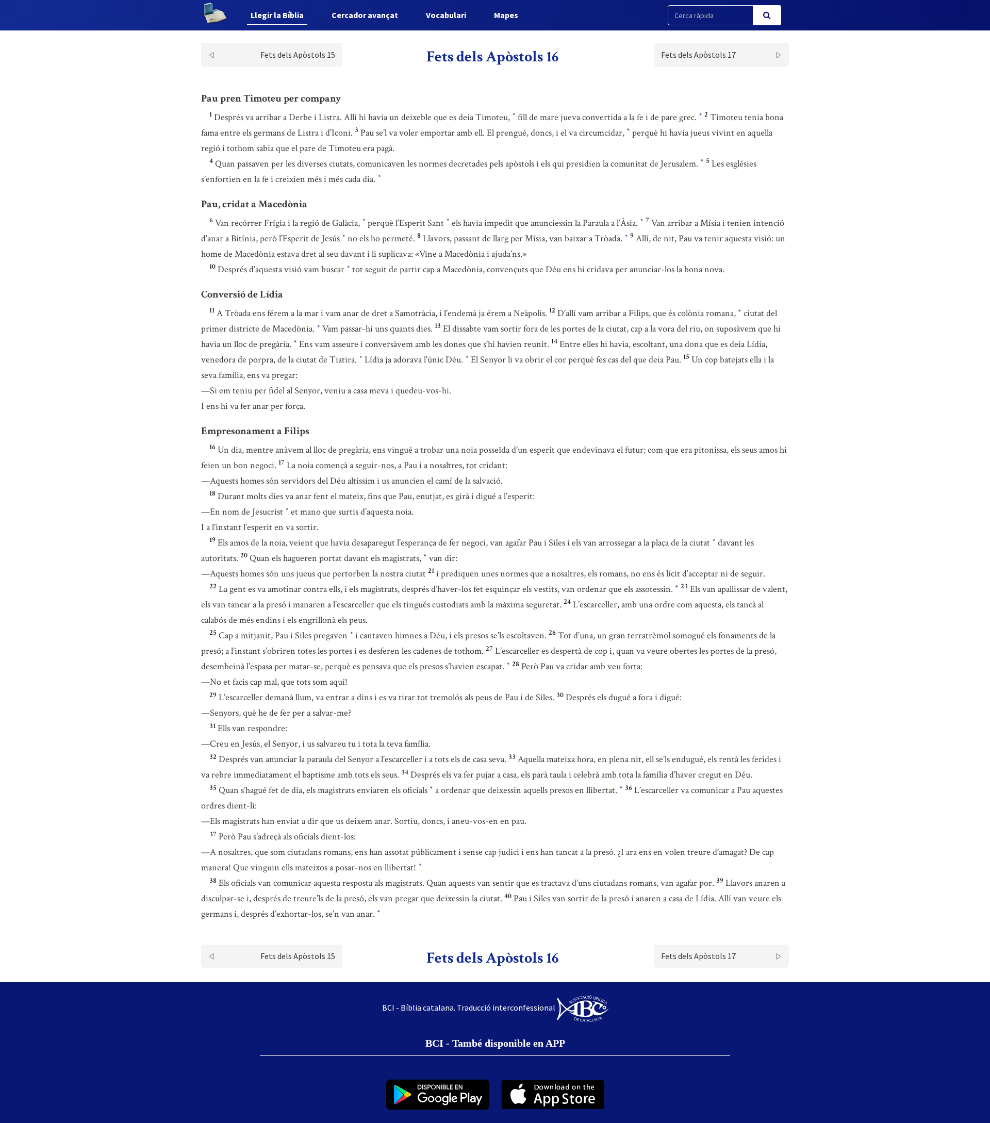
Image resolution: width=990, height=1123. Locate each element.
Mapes (506, 15)
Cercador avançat (365, 15)
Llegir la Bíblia (277, 15)
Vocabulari (446, 15)
